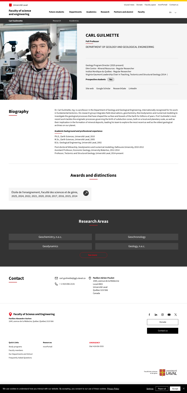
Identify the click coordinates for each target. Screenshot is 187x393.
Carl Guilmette (16, 20)
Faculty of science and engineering (20, 12)
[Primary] (19, 5)
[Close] (183, 388)
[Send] (110, 79)
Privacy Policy (113, 388)
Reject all (162, 388)
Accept (175, 388)
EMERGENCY (94, 342)
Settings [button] (149, 388)
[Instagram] (162, 314)
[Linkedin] (156, 314)
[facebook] (149, 314)
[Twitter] (175, 314)
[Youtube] (169, 314)
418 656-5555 (98, 346)
